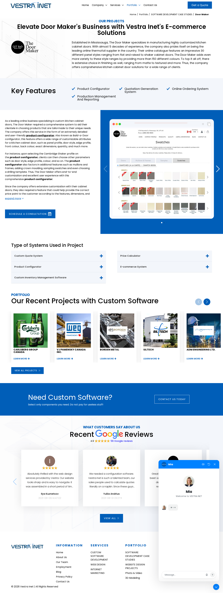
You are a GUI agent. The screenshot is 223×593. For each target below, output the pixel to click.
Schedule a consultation (27, 214)
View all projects (26, 370)
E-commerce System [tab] (133, 266)
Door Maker (202, 14)
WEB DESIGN (98, 564)
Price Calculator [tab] (130, 256)
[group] (30, 336)
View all (110, 518)
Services (115, 5)
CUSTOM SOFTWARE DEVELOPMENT (99, 556)
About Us (61, 557)
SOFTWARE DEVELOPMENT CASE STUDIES (171, 14)
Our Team (62, 562)
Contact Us (150, 5)
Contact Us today (172, 399)
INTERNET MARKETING (98, 571)
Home (85, 5)
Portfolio (132, 5)
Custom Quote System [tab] (28, 256)
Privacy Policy (64, 576)
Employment (63, 567)
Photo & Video (133, 573)
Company (98, 5)
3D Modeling (132, 578)
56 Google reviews (122, 441)
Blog (58, 572)
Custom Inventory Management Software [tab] (40, 277)
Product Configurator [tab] (27, 266)
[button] (218, 169)
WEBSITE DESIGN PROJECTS (135, 566)
